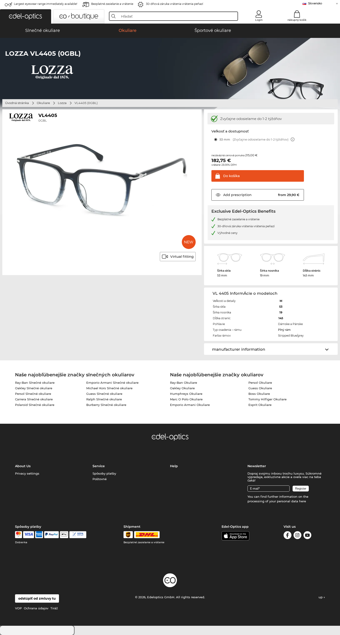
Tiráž (54, 608)
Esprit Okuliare (260, 405)
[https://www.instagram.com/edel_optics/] (297, 536)
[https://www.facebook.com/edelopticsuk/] (287, 536)
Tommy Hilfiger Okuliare (267, 399)
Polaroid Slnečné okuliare (34, 405)
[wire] (77, 534)
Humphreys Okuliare (186, 394)
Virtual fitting (182, 256)
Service (99, 466)
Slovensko (315, 3)
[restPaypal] (51, 534)
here (302, 501)
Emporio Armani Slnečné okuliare (112, 382)
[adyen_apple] (64, 534)
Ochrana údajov (36, 608)
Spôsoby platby (104, 473)
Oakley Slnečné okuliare (33, 388)
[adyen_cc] (18, 534)
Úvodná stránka (17, 103)
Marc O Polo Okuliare (186, 399)
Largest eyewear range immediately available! (45, 4)
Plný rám (284, 329)
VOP (18, 608)
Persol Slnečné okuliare (33, 394)
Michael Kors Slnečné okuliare (109, 388)
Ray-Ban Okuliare (183, 382)
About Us (23, 466)
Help (174, 466)
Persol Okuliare (260, 382)
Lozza (62, 103)
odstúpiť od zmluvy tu (37, 598)
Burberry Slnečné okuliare (106, 405)
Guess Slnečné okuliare (104, 394)
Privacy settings (27, 473)
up (321, 597)
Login (259, 19)
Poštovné (100, 479)
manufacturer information (238, 349)
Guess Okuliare (260, 388)
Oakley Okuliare (182, 388)
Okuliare (43, 103)
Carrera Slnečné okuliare (34, 399)
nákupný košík (296, 19)
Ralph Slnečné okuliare (104, 399)
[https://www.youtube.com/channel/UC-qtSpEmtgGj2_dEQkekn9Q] (307, 536)
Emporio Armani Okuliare (190, 405)
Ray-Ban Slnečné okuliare (35, 382)
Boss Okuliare (259, 394)
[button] (25, 16)
